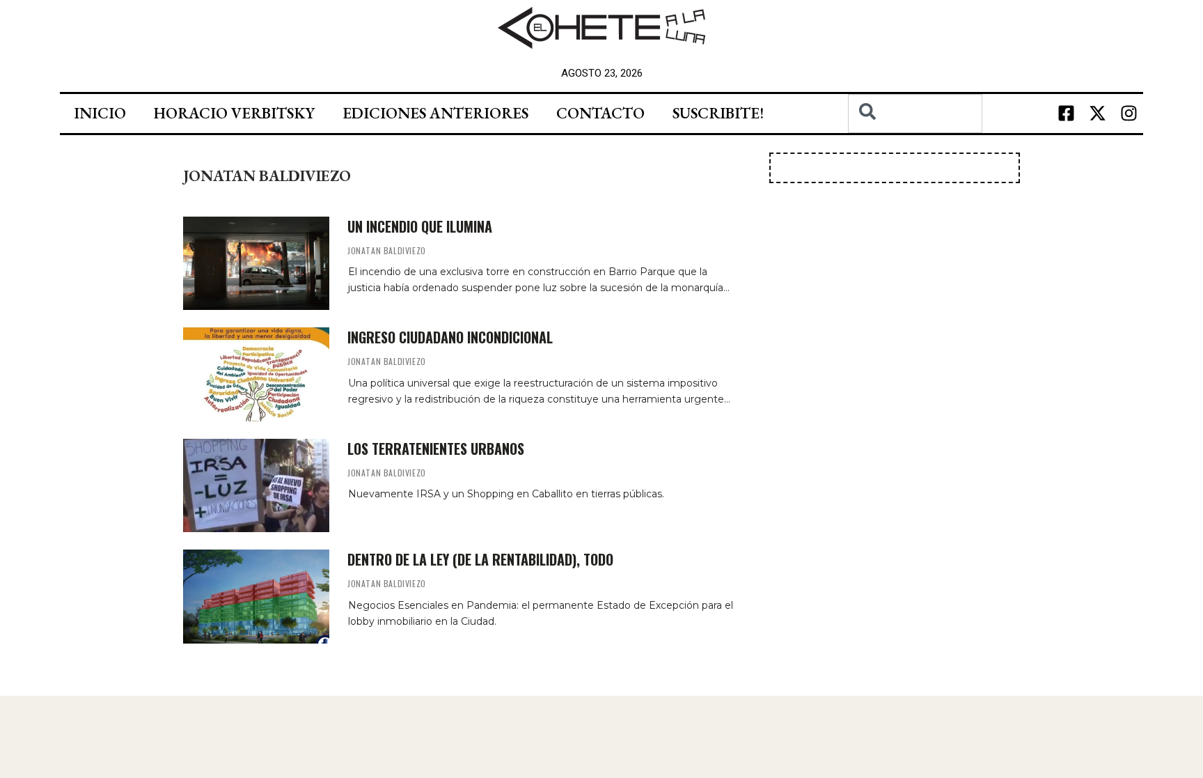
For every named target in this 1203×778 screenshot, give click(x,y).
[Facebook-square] (1066, 113)
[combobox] (915, 113)
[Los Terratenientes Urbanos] (256, 485)
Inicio (100, 113)
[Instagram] (1129, 113)
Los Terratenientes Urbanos (435, 448)
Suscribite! (718, 113)
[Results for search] (915, 141)
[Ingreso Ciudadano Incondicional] (256, 374)
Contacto (600, 113)
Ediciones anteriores (435, 113)
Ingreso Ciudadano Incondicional (450, 337)
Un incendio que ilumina (419, 226)
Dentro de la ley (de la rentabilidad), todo (480, 559)
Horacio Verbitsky (234, 113)
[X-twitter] (1098, 113)
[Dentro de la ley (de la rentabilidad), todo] (256, 596)
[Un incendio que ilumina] (256, 263)
